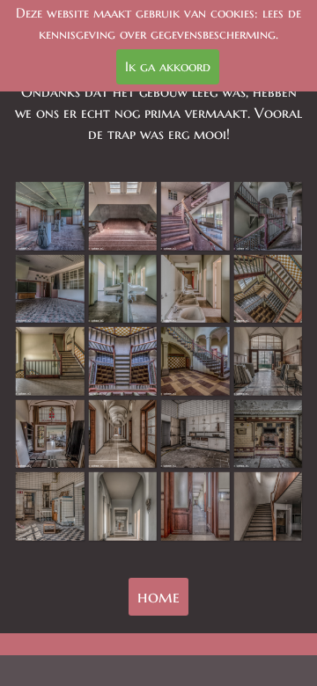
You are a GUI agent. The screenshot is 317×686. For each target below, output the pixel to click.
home (158, 597)
